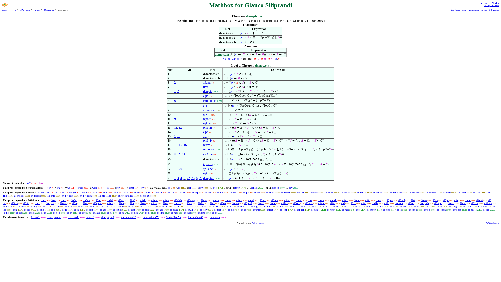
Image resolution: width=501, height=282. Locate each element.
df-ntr (6, 212)
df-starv (204, 209)
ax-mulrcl (378, 192)
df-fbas (386, 209)
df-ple (231, 209)
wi (50, 187)
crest (215, 187)
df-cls (19, 212)
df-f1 (353, 203)
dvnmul (90, 217)
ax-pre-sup (145, 195)
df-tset (217, 209)
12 (180, 127)
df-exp (40, 209)
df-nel (239, 200)
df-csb (333, 200)
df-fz (15, 209)
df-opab (50, 203)
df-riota (399, 203)
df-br (37, 203)
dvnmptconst (54, 217)
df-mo (154, 200)
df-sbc (321, 200)
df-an (53, 200)
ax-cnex (270, 192)
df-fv (386, 203)
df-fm (121, 212)
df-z (392, 206)
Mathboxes (49, 10)
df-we (143, 203)
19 (175, 169)
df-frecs (488, 203)
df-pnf (177, 206)
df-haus (96, 212)
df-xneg (453, 206)
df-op (468, 200)
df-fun (321, 203)
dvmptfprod (107, 217)
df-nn (280, 206)
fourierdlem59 (173, 217)
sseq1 (206, 114)
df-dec (403, 206)
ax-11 (159, 192)
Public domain (258, 223)
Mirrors (4, 10)
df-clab (178, 200)
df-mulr (189, 209)
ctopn (237, 187)
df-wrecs (7, 206)
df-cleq (191, 200)
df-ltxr (216, 206)
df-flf (147, 212)
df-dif (345, 200)
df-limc (201, 212)
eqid (205, 96)
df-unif (256, 209)
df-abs (103, 209)
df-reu (287, 200)
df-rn (212, 203)
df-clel (204, 200)
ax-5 (95, 192)
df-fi (142, 206)
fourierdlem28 (128, 217)
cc (179, 187)
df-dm (201, 203)
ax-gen (73, 192)
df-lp (43, 212)
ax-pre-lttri (67, 195)
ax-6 (105, 192)
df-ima (235, 203)
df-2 (292, 206)
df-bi (43, 200)
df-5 (325, 206)
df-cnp (82, 212)
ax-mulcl (361, 192)
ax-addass (413, 192)
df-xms (160, 212)
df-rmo (274, 200)
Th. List (36, 10)
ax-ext (183, 192)
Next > (495, 3)
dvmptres (208, 178)
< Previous (483, 3)
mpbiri (207, 119)
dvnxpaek (73, 217)
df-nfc (216, 200)
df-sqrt (89, 209)
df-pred (248, 203)
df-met (345, 209)
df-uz (416, 206)
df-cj (53, 209)
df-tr (74, 203)
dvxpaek (35, 217)
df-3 (303, 206)
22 (188, 178)
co (169, 187)
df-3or (74, 200)
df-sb (143, 200)
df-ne (228, 200)
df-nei (31, 212)
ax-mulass (430, 192)
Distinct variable (232, 58)
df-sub (240, 206)
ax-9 (136, 192)
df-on (273, 203)
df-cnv (177, 203)
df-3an (86, 200)
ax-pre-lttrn (86, 195)
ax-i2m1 (461, 192)
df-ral (251, 200)
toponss (208, 164)
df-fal (110, 200)
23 (193, 178)
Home (13, 10)
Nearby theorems (491, 6)
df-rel (165, 203)
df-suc (296, 203)
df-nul (401, 200)
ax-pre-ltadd (104, 195)
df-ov (411, 203)
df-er (56, 206)
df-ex (121, 200)
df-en (92, 206)
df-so (121, 203)
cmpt (131, 187)
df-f (343, 203)
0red (206, 87)
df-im (76, 209)
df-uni (479, 200)
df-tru (98, 200)
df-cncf (187, 212)
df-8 (357, 206)
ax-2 (56, 192)
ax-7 (115, 192)
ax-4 (84, 192)
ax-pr (245, 192)
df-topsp (456, 209)
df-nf (132, 200)
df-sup (153, 206)
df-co (189, 203)
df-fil (109, 212)
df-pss (390, 200)
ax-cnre (51, 195)
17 (178, 154)
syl (205, 136)
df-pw (424, 200)
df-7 (346, 206)
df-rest (269, 209)
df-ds (243, 209)
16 (185, 144)
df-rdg (34, 206)
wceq (81, 187)
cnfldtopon (209, 100)
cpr (118, 187)
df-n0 (380, 206)
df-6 (335, 206)
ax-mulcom (396, 192)
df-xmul (482, 206)
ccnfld (254, 187)
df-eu (166, 200)
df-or (63, 200)
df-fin (131, 206)
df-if (413, 200)
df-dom (104, 206)
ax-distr (447, 192)
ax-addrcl (345, 192)
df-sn (435, 200)
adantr (207, 82)
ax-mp (41, 192)
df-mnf (190, 206)
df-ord (261, 203)
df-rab (299, 200)
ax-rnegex (19, 195)
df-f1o (375, 203)
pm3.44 (208, 140)
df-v (310, 200)
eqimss (207, 123)
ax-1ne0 (477, 192)
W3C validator (492, 223)
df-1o (45, 206)
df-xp (154, 203)
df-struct (117, 209)
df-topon (441, 209)
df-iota (309, 203)
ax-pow (233, 192)
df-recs (21, 206)
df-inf (165, 206)
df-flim (134, 212)
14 (178, 136)
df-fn (332, 203)
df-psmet (315, 209)
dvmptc (207, 91)
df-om (451, 203)
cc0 (201, 187)
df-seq (27, 209)
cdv (291, 187)
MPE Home (25, 10)
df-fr (132, 203)
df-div (267, 206)
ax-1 (49, 192)
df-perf (56, 212)
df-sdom (118, 206)
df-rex (263, 200)
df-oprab (424, 203)
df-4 (314, 206)
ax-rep (195, 192)
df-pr (446, 200)
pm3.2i (207, 127)
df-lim (284, 203)
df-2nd (474, 203)
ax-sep (207, 192)
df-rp (439, 206)
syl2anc (208, 154)
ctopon (275, 187)
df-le (228, 206)
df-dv (214, 212)
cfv (142, 187)
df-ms (174, 212)
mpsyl (207, 144)
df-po (110, 203)
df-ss (378, 200)
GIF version (494, 10)
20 (180, 169)
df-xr (203, 206)
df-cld (486, 209)
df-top (427, 209)
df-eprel (97, 203)
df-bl (357, 209)
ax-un (257, 192)
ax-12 (171, 192)
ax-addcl (329, 192)
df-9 (368, 206)
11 (175, 127)
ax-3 (64, 192)
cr (190, 187)
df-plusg (174, 209)
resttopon (208, 149)
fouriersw (215, 217)
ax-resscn (209, 110)
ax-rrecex (36, 195)
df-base (159, 209)
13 (175, 144)
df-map (68, 206)
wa (58, 187)
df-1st (463, 203)
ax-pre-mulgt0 (125, 195)
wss (107, 187)
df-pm (81, 206)
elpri (206, 132)
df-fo (363, 203)
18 (183, 154)
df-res (223, 203)
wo (68, 187)
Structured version (459, 10)
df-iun (14, 203)
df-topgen (299, 209)
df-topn (283, 209)
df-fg (399, 209)
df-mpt (63, 203)
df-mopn (371, 209)
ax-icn (314, 192)
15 (180, 144)
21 (185, 169)
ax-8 (126, 192)
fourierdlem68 (195, 217)
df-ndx (145, 209)
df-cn (69, 212)
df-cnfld (412, 209)
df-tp (456, 200)
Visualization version (478, 10)
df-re (64, 209)
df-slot (131, 209)
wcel (94, 187)
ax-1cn (301, 192)
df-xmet (331, 209)
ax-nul (220, 192)
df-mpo (438, 203)
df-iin (26, 203)
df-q (428, 206)
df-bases (472, 209)
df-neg (254, 206)
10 (178, 119)
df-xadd (467, 206)
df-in (367, 200)
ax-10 (147, 192)
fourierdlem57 (151, 217)
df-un (357, 200)
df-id (85, 203)
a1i (205, 105)
